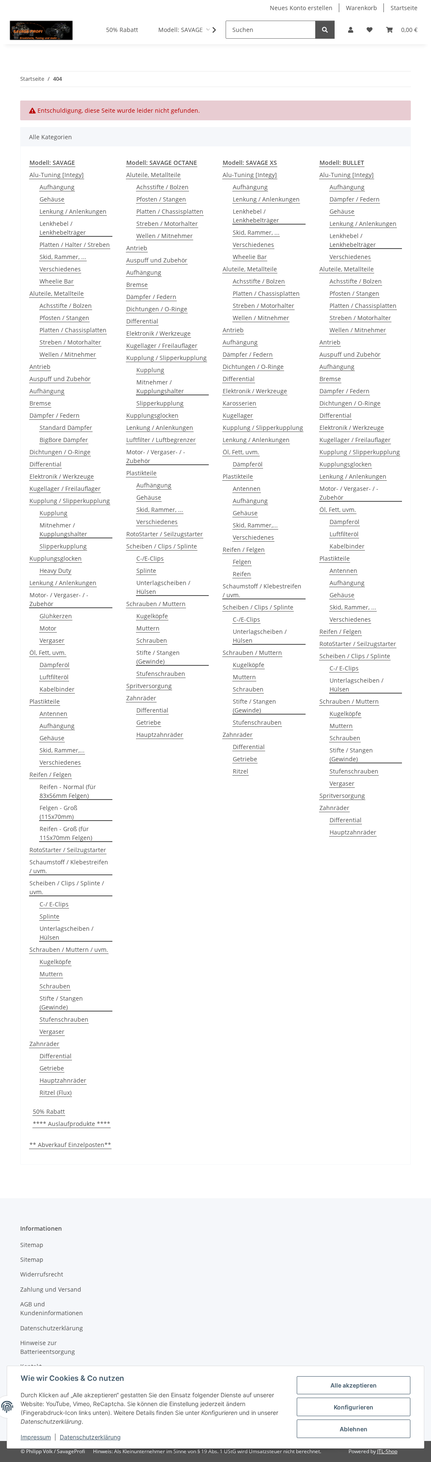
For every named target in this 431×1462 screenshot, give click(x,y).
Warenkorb (361, 8)
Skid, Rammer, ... (63, 257)
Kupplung (53, 513)
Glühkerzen (56, 616)
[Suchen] (325, 30)
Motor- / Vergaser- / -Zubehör (58, 599)
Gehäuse (52, 199)
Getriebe (52, 1068)
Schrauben (55, 986)
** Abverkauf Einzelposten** (70, 1145)
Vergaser (52, 640)
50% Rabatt (49, 1111)
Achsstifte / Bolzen (66, 306)
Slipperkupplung (63, 546)
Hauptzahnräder (63, 1080)
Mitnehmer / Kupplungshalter (63, 529)
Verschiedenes (60, 269)
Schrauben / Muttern (156, 604)
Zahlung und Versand (50, 1289)
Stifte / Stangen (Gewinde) (61, 1002)
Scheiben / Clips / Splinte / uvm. (66, 887)
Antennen (53, 714)
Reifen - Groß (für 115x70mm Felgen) (66, 833)
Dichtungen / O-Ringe (59, 452)
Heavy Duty (55, 571)
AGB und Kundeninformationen (51, 1308)
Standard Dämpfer (66, 428)
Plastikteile (44, 701)
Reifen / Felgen (50, 775)
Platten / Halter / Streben (75, 245)
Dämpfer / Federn (54, 415)
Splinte (49, 916)
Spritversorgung (149, 686)
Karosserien (239, 403)
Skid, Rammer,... (62, 750)
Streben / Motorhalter (70, 342)
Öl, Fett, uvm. (47, 653)
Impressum (36, 1437)
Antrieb (40, 367)
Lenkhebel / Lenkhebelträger (63, 228)
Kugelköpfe (55, 962)
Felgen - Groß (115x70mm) (58, 812)
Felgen (242, 562)
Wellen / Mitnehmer (68, 354)
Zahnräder (44, 1044)
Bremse (40, 403)
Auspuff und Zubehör (59, 379)
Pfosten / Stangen (64, 318)
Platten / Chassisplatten (73, 330)
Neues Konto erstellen (301, 8)
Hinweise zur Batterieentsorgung (47, 1347)
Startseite (404, 8)
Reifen (242, 574)
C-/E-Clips (150, 558)
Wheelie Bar (57, 281)
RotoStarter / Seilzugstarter (67, 850)
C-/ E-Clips (54, 904)
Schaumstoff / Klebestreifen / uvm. (68, 866)
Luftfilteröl (54, 677)
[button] (350, 29)
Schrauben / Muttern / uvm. (68, 949)
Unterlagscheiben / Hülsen (66, 932)
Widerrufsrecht (41, 1274)
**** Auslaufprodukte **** (71, 1124)
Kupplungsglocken (55, 558)
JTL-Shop (387, 1451)
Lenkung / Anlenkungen (73, 211)
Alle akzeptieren (353, 1385)
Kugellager (238, 415)
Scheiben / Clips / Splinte (161, 546)
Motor (48, 628)
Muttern (51, 974)
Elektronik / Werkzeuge (61, 476)
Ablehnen (353, 1429)
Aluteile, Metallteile (56, 293)
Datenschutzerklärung (90, 1437)
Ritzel (240, 771)
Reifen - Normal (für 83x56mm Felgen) (68, 791)
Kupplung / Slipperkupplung (69, 501)
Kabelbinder (57, 689)
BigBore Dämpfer (64, 440)
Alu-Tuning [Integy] (56, 175)
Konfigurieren (353, 1407)
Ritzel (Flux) (56, 1092)
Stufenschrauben (64, 1019)
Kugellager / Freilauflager (65, 489)
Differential (45, 464)
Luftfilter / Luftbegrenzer (161, 440)
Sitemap (31, 1245)
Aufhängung (57, 187)
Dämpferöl (54, 665)
